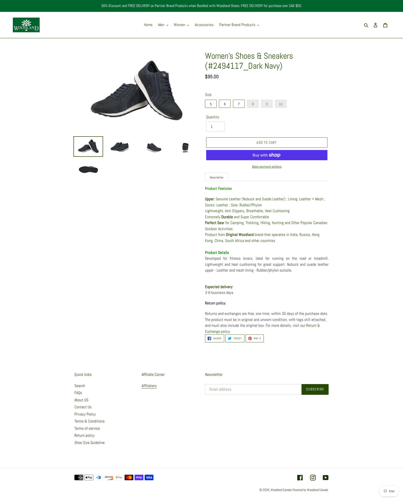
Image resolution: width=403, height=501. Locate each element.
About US (81, 399)
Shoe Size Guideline (89, 442)
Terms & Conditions (89, 421)
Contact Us (83, 406)
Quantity (212, 116)
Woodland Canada (281, 490)
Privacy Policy (85, 414)
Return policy (84, 435)
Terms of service (87, 428)
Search (79, 385)
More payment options (267, 166)
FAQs (78, 392)
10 (281, 104)
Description (216, 177)
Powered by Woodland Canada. (310, 490)
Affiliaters (149, 385)
